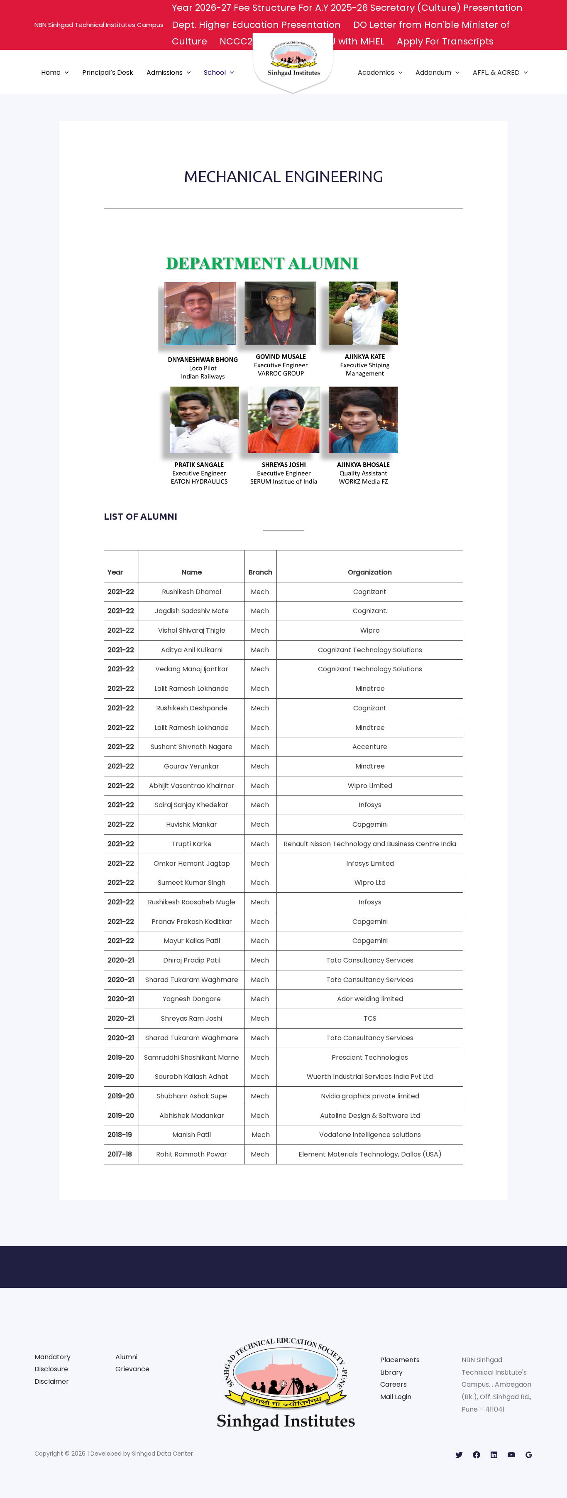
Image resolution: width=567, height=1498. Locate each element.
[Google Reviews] (529, 1455)
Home (51, 72)
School (215, 72)
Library (391, 1372)
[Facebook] (476, 1455)
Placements (400, 1360)
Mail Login (395, 1397)
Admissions (165, 72)
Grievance (132, 1369)
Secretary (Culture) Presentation (447, 7)
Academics (376, 72)
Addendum (433, 72)
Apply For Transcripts (445, 41)
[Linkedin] (494, 1455)
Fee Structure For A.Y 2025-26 (302, 7)
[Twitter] (459, 1455)
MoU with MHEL (350, 41)
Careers (393, 1384)
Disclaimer (51, 1381)
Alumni (126, 1357)
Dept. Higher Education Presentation (257, 24)
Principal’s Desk (107, 72)
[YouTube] (511, 1455)
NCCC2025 (244, 41)
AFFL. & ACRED (496, 72)
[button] (65, 72)
